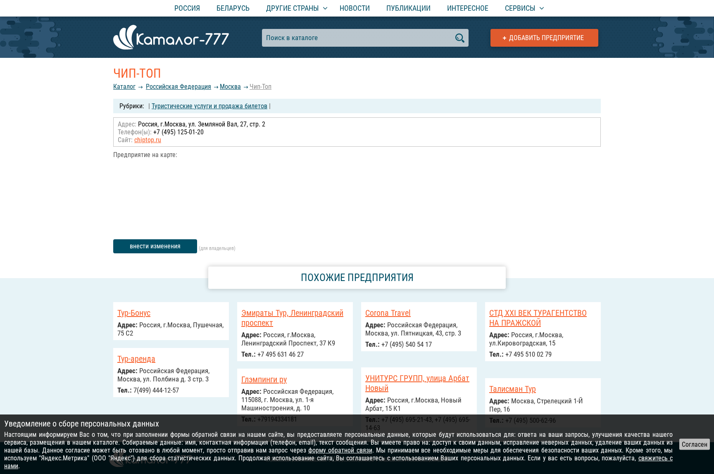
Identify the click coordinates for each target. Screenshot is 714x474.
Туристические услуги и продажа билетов (209, 106)
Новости (355, 8)
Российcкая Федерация (178, 87)
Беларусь (233, 8)
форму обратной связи (340, 450)
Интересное (467, 8)
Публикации (408, 8)
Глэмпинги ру (264, 379)
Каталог (124, 87)
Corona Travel (388, 313)
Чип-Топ (260, 87)
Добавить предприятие (546, 38)
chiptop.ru (147, 140)
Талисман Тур (512, 389)
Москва (230, 87)
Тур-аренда (136, 359)
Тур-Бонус (133, 313)
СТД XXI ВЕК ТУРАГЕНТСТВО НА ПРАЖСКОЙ (538, 318)
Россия (187, 8)
